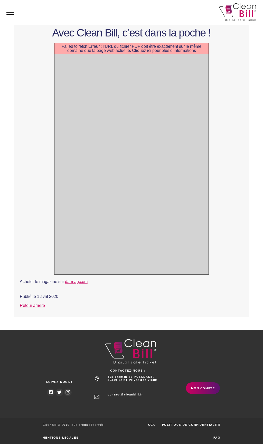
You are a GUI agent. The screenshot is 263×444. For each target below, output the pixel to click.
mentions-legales (61, 437)
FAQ (217, 437)
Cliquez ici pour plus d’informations (164, 50)
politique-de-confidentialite (191, 424)
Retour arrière (32, 305)
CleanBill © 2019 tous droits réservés (73, 424)
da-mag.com (76, 281)
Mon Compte (203, 388)
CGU (152, 424)
